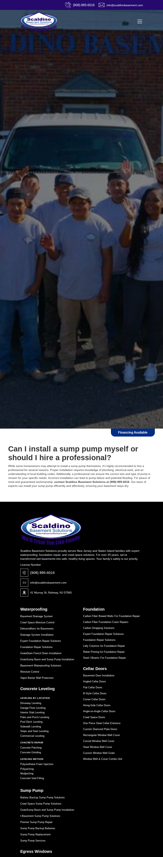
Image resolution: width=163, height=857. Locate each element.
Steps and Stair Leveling (34, 731)
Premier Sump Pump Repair (36, 822)
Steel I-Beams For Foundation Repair (104, 657)
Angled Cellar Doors (94, 681)
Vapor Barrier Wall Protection (36, 677)
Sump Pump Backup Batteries (37, 828)
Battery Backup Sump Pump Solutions (42, 797)
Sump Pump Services (33, 840)
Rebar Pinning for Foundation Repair (104, 651)
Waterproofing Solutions (47, 665)
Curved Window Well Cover (98, 741)
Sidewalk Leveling (30, 726)
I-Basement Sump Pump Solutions (40, 815)
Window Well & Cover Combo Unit (102, 758)
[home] (39, 21)
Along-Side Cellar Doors (97, 705)
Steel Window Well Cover (97, 747)
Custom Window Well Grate (99, 752)
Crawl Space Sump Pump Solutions (40, 803)
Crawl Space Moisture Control (37, 622)
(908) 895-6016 (42, 573)
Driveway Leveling (30, 703)
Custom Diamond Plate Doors (100, 729)
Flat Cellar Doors (92, 687)
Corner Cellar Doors (94, 699)
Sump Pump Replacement (35, 834)
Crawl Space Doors (94, 717)
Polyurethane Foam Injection (36, 764)
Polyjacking (27, 768)
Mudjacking (26, 773)
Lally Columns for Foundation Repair (104, 645)
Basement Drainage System (36, 616)
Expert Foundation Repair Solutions (40, 640)
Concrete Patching (31, 747)
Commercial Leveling (32, 735)
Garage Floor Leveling (33, 707)
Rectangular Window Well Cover (101, 735)
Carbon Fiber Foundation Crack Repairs (105, 622)
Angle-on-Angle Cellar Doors (99, 711)
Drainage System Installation (36, 634)
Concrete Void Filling (32, 778)
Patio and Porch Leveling (34, 717)
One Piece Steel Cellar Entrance (101, 723)
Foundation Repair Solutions (36, 647)
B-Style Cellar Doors (95, 693)
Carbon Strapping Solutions (98, 628)
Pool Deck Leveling (31, 721)
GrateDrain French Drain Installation (40, 653)
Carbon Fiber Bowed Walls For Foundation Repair (111, 616)
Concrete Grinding (30, 752)
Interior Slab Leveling (32, 712)
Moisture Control (29, 671)
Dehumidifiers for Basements (37, 628)
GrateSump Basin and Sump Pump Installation (47, 659)
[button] (139, 21)
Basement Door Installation (98, 675)
